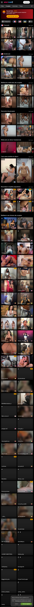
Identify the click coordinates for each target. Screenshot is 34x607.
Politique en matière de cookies (23, 600)
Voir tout (31, 25)
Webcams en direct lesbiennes (11, 140)
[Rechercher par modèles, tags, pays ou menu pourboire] (31, 6)
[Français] (14, 21)
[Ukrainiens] (25, 21)
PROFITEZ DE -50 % (13, 16)
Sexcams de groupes (8, 111)
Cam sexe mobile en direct (9, 156)
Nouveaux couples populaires (11, 187)
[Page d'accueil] (10, 2)
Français (6, 25)
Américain (7, 54)
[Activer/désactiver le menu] (2, 2)
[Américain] (20, 21)
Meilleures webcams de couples (11, 82)
